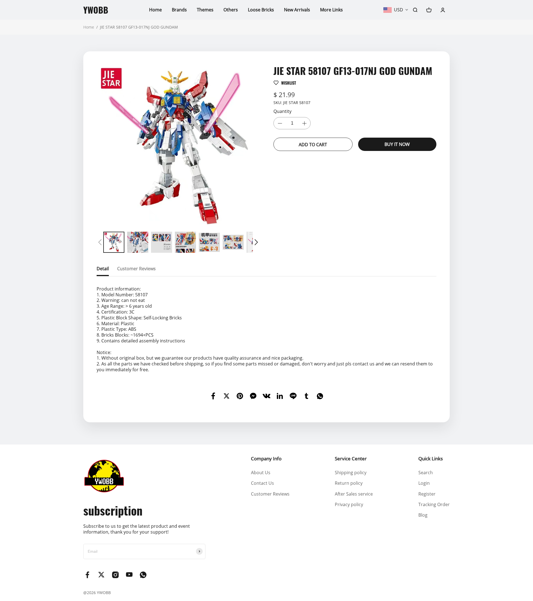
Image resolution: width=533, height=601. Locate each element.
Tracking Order (434, 504)
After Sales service (354, 494)
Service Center (351, 458)
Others (230, 10)
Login (424, 483)
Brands (179, 10)
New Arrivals (297, 10)
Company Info (266, 458)
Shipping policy (350, 472)
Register (427, 494)
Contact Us (262, 483)
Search (425, 472)
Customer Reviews (270, 494)
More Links (331, 10)
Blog (423, 515)
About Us (260, 472)
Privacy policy (349, 504)
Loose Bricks (261, 10)
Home (155, 10)
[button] (100, 242)
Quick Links (430, 458)
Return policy (349, 483)
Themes (205, 10)
